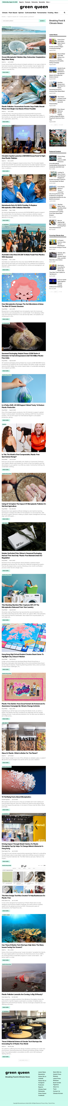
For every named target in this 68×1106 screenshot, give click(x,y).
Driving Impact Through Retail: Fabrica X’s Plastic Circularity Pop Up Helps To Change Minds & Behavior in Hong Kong (22, 846)
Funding (50, 13)
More (48, 2)
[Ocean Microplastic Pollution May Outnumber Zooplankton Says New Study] (24, 40)
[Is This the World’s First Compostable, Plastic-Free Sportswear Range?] (24, 437)
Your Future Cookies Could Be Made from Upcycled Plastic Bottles (57, 100)
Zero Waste (5, 523)
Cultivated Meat (30, 13)
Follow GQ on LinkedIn (42, 1077)
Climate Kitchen (58, 1093)
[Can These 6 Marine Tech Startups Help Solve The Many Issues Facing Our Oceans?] (24, 928)
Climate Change (6, 624)
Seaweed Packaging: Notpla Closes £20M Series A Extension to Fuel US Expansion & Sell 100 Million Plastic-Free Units (23, 355)
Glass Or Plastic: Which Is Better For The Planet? (20, 753)
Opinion (21, 13)
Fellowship (35, 2)
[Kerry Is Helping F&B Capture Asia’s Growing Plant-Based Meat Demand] (52, 222)
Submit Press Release (57, 1075)
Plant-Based (13, 13)
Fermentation (42, 13)
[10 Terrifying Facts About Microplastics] (24, 780)
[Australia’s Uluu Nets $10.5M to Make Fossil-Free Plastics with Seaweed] (24, 238)
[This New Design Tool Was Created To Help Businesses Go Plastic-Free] (24, 879)
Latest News (42, 1072)
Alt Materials (5, 224)
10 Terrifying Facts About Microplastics (16, 797)
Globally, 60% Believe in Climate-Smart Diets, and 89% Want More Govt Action (57, 256)
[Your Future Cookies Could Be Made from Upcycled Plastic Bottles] (52, 98)
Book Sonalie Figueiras (57, 1083)
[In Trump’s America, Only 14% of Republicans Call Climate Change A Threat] (52, 242)
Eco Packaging (5, 323)
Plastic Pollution (6, 27)
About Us (56, 1087)
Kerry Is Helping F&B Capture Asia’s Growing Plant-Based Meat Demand (57, 224)
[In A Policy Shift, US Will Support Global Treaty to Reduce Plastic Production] (24, 388)
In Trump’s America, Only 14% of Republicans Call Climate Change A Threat (57, 244)
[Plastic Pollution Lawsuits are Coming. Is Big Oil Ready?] (24, 977)
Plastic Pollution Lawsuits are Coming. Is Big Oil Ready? (22, 994)
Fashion (4, 424)
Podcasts (27, 2)
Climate (5, 13)
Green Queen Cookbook (42, 1094)
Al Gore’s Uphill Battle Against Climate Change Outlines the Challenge (57, 283)
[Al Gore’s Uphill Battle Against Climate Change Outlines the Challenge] (52, 281)
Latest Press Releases (57, 1079)
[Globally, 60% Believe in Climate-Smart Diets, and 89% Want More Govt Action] (52, 254)
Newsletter (42, 2)
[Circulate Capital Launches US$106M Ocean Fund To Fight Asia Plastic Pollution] (24, 139)
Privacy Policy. (44, 1103)
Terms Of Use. (51, 1103)
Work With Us (57, 1072)
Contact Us (56, 1091)
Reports (21, 2)
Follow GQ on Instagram (42, 1081)
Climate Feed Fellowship (42, 1090)
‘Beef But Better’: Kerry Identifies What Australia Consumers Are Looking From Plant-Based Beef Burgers (57, 210)
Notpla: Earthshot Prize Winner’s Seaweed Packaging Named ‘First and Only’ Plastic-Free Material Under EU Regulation (22, 555)
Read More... (6, 72)
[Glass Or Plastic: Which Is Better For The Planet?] (24, 736)
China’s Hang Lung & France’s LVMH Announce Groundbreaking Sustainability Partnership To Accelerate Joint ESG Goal (57, 162)
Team (54, 1089)
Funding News (5, 175)
